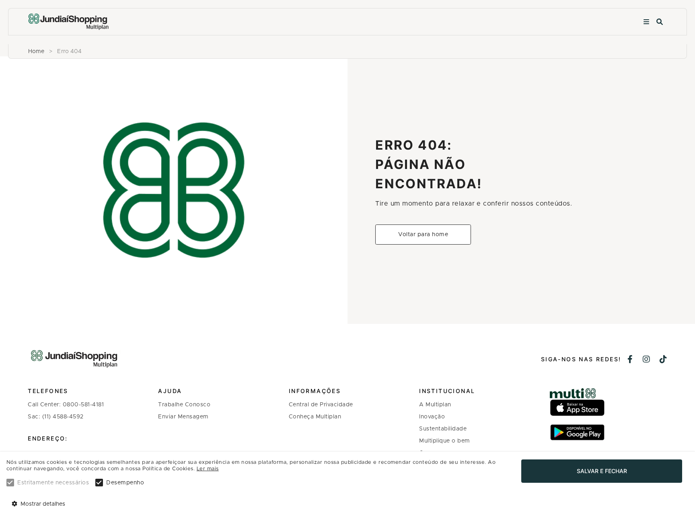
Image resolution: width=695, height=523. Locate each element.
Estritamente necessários (53, 483)
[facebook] (630, 360)
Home (36, 51)
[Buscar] (659, 22)
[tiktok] (663, 360)
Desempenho (125, 483)
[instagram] (646, 360)
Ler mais (208, 469)
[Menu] (646, 22)
